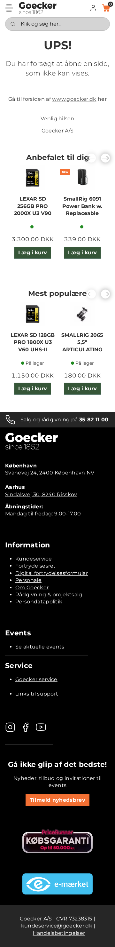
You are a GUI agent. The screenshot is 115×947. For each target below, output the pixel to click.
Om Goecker (32, 588)
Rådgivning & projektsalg (48, 595)
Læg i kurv (32, 253)
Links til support (36, 694)
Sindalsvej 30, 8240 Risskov (41, 494)
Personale (28, 580)
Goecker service (36, 679)
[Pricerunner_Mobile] (57, 841)
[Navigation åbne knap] (9, 8)
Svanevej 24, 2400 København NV (50, 473)
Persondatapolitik (38, 602)
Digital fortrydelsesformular (51, 573)
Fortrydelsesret (35, 566)
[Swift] (38, 8)
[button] (93, 8)
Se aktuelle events (40, 647)
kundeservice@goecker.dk (56, 926)
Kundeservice (33, 559)
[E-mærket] (57, 884)
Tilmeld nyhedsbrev (57, 800)
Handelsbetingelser (59, 933)
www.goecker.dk (74, 99)
